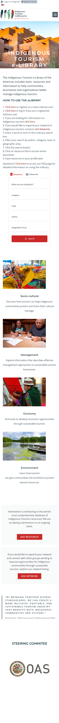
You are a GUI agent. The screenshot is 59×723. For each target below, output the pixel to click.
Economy (29, 413)
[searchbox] (29, 195)
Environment (29, 467)
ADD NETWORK (29, 576)
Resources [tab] (17, 174)
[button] (55, 14)
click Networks (42, 129)
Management (29, 355)
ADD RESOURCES (29, 536)
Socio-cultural (29, 296)
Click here (10, 107)
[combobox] (29, 195)
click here (30, 121)
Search (31, 238)
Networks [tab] (33, 174)
